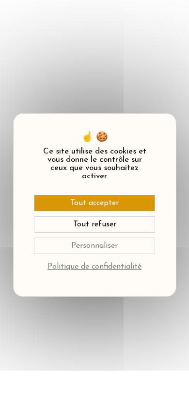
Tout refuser (94, 224)
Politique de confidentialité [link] (94, 267)
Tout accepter (94, 203)
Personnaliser (94, 246)
